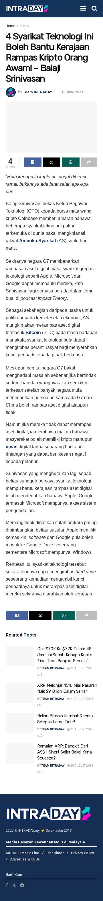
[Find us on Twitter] (14, 885)
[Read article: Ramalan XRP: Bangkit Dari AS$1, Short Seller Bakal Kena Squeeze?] (20, 753)
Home (10, 26)
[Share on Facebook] (32, 162)
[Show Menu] (83, 8)
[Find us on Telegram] (22, 885)
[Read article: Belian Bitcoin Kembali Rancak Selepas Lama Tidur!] (20, 723)
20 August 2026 (81, 765)
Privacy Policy (82, 853)
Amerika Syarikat (37, 240)
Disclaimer (55, 853)
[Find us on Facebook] (7, 885)
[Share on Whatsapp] (71, 162)
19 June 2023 (72, 92)
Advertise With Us (25, 859)
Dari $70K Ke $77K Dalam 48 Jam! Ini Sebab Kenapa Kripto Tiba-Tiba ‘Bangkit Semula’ (64, 654)
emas (11, 446)
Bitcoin (33, 332)
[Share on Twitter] (52, 162)
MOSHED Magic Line (22, 853)
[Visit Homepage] (27, 9)
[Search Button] (94, 8)
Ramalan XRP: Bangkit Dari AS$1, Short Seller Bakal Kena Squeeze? (64, 752)
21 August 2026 (81, 668)
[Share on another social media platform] (89, 162)
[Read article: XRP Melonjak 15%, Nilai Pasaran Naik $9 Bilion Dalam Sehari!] (20, 692)
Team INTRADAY (37, 92)
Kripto (24, 26)
